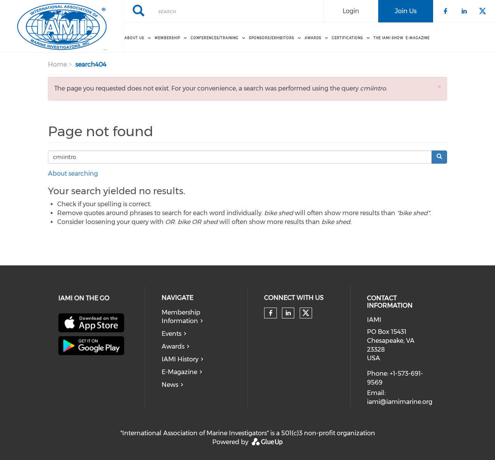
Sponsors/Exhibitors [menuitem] (271, 38)
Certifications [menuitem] (347, 38)
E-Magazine (179, 372)
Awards (173, 346)
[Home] (62, 26)
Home (57, 64)
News (170, 384)
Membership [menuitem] (167, 38)
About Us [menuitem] (134, 38)
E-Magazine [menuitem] (418, 38)
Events (171, 333)
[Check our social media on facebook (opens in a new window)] (271, 313)
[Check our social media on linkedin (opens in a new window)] (288, 313)
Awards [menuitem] (313, 38)
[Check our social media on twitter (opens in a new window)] (306, 313)
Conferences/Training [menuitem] (215, 38)
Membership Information (181, 317)
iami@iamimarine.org (399, 401)
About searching (73, 173)
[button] (439, 86)
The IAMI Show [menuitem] (388, 38)
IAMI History (180, 359)
